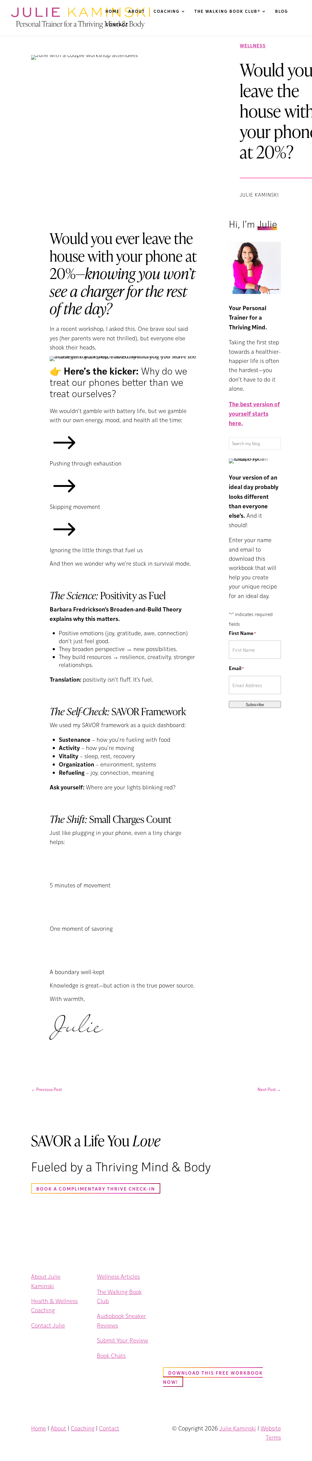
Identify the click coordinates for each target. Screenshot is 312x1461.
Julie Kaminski (237, 1428)
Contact (117, 25)
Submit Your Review (122, 1340)
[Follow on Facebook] (36, 1342)
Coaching (167, 11)
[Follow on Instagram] (49, 1342)
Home (112, 11)
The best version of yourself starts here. (254, 413)
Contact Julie (48, 1325)
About (136, 11)
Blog (281, 11)
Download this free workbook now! (213, 1377)
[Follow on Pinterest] (74, 1342)
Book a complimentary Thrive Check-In (95, 1188)
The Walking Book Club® (227, 11)
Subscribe (255, 704)
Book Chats (111, 1355)
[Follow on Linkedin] (61, 1342)
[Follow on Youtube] (36, 1352)
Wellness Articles (118, 1276)
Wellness (253, 45)
